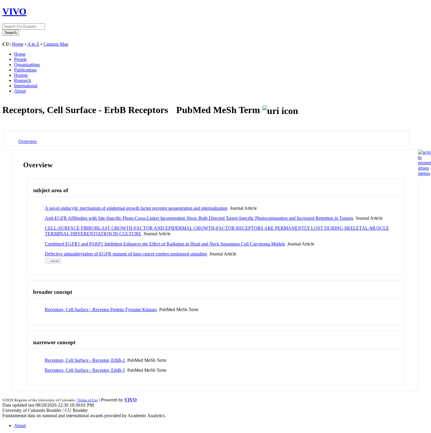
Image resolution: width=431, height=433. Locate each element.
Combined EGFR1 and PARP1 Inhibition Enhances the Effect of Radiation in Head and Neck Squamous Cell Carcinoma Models (165, 243)
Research (22, 80)
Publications (25, 69)
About (20, 90)
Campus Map (55, 44)
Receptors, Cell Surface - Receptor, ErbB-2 (85, 360)
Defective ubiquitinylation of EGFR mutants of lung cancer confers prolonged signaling (126, 253)
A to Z (33, 44)
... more (53, 261)
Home (17, 44)
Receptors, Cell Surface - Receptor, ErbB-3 (85, 370)
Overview (27, 141)
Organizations (27, 64)
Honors (21, 75)
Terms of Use (87, 400)
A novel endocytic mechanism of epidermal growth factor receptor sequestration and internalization (136, 208)
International (25, 85)
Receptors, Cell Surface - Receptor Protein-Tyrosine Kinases (101, 309)
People (20, 59)
